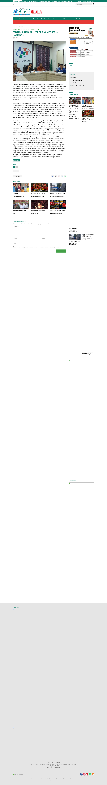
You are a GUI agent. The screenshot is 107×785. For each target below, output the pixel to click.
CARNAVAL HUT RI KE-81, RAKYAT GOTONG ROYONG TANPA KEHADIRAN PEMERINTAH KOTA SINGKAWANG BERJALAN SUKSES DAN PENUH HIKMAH (74, 107)
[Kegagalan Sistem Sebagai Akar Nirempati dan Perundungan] (39, 204)
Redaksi (16, 22)
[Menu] (14, 4)
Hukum (49, 18)
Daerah (43, 18)
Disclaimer (33, 779)
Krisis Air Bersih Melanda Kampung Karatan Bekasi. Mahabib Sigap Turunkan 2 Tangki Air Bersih (80, 1)
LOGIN (21, 22)
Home (15, 18)
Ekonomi (55, 18)
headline (16, 171)
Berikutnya (16, 160)
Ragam (71, 18)
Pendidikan (64, 18)
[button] (90, 4)
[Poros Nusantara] (28, 11)
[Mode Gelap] (93, 4)
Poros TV (78, 18)
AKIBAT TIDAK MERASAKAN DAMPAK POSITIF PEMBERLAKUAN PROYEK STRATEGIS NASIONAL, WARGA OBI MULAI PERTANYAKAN (39, 195)
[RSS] (93, 774)
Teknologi (32, 29)
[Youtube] (87, 774)
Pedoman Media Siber (60, 779)
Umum (37, 29)
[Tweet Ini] (56, 176)
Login (75, 779)
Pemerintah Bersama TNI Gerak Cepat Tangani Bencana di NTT (21, 212)
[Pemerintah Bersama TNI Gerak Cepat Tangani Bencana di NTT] (21, 204)
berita (72, 88)
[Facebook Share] (52, 176)
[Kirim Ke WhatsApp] (65, 176)
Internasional (30, 18)
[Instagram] (84, 774)
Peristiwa (20, 29)
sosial (28, 29)
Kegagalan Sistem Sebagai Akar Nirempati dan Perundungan (38, 212)
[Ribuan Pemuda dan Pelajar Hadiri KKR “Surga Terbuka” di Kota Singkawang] (88, 292)
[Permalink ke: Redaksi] (14, 38)
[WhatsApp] (90, 774)
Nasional (21, 18)
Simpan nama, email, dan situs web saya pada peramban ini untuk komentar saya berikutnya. (37, 247)
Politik (37, 18)
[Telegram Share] (62, 176)
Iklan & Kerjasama (30, 22)
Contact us (50, 779)
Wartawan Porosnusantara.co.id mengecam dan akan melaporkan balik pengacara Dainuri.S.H (20, 195)
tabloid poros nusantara (77, 85)
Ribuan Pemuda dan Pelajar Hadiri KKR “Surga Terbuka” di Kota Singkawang (87, 353)
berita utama (74, 83)
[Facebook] (81, 774)
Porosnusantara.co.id (76, 80)
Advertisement (42, 779)
